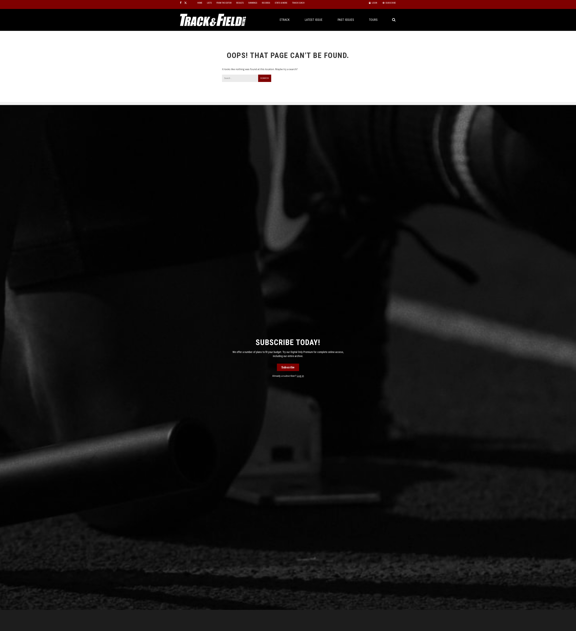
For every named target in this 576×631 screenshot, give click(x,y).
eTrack (285, 20)
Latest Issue (313, 20)
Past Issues (346, 20)
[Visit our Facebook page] (181, 2)
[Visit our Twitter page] (185, 2)
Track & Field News (213, 20)
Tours (373, 20)
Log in (300, 376)
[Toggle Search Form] (394, 20)
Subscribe (288, 367)
